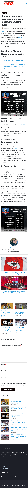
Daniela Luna (6, 28)
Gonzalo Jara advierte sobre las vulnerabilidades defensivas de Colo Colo (19, 429)
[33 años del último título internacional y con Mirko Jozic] (21, 322)
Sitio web (3, 377)
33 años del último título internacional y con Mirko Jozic (20, 329)
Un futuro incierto (8, 69)
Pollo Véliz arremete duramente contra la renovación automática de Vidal (19, 401)
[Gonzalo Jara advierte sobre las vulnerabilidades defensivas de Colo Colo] (5, 429)
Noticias (8, 10)
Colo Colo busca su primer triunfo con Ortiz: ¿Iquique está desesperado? (18, 436)
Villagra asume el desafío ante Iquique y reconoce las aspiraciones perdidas (18, 415)
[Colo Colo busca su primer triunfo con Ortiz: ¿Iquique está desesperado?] (5, 437)
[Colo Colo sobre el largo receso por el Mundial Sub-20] (21, 306)
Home (4, 10)
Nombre (3, 364)
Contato (3, 466)
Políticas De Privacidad (6, 464)
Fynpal (16, 148)
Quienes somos (4, 468)
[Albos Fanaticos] (9, 3)
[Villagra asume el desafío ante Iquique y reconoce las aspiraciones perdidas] (7, 322)
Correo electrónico (6, 370)
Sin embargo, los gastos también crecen (14, 64)
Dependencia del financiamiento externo (14, 66)
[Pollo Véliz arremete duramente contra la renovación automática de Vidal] (7, 306)
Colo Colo (3, 31)
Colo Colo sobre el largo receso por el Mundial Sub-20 (19, 312)
